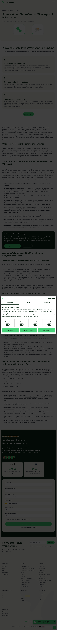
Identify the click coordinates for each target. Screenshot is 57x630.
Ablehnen (10, 330)
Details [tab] (28, 302)
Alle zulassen (46, 330)
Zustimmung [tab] (10, 302)
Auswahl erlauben (28, 330)
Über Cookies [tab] (47, 302)
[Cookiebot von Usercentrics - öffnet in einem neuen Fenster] (49, 298)
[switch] (21, 325)
